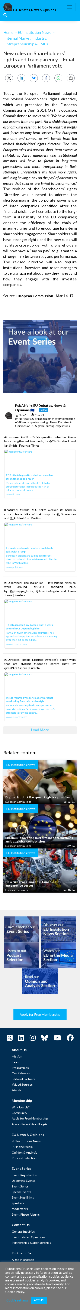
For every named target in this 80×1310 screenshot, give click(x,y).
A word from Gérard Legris (29, 1124)
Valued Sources (22, 1084)
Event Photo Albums (26, 1214)
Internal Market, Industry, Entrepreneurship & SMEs (26, 41)
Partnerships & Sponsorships (31, 1242)
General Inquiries (23, 1231)
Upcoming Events (23, 1180)
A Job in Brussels (23, 1259)
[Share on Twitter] (9, 78)
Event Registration (24, 1175)
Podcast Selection (24, 1158)
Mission (17, 1056)
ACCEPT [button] (39, 1300)
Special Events (21, 1192)
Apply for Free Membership (40, 1014)
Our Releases (21, 1073)
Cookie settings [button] (17, 1300)
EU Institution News (34, 32)
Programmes (20, 1067)
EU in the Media (22, 1146)
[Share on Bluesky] (34, 78)
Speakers (18, 1203)
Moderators (20, 1208)
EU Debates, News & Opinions (34, 10)
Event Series (20, 1186)
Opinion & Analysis (24, 1152)
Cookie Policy (14, 1292)
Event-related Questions (28, 1237)
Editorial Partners (23, 1079)
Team (15, 1062)
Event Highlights (23, 1197)
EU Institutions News (26, 1141)
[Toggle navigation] (70, 7)
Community (19, 1113)
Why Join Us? (21, 1107)
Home (8, 32)
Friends (17, 1090)
